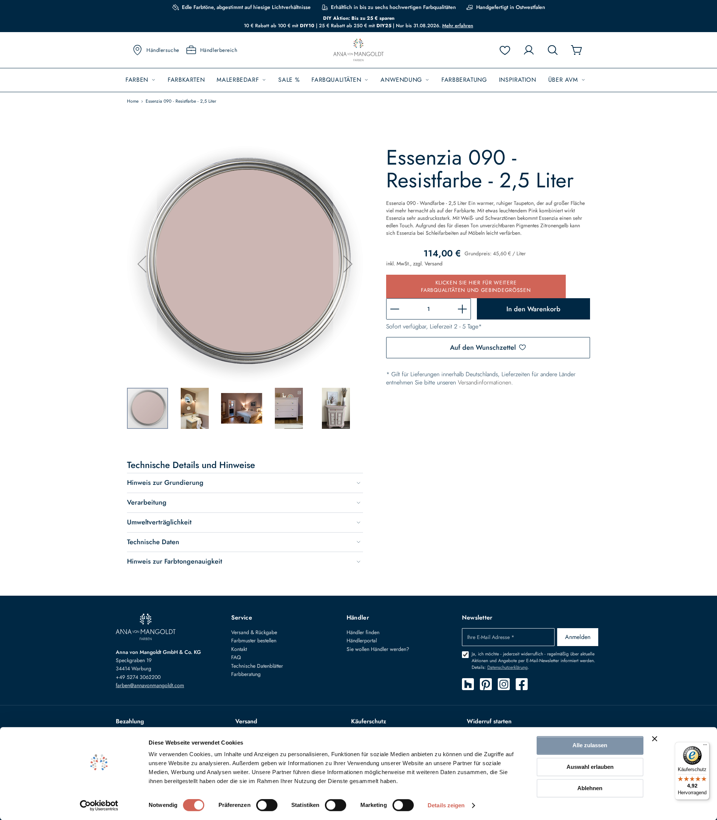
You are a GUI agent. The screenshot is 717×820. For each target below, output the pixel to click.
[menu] (358, 80)
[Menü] (705, 746)
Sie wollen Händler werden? (378, 649)
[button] (142, 264)
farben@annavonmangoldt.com (150, 685)
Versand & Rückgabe (254, 632)
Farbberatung (246, 674)
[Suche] (553, 50)
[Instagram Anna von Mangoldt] (504, 684)
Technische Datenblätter (257, 666)
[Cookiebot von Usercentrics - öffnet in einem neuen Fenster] (99, 805)
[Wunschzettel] (505, 50)
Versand (434, 263)
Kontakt (239, 649)
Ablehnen (589, 788)
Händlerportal (362, 640)
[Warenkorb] (577, 50)
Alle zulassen (589, 745)
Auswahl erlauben (590, 767)
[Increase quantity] (462, 308)
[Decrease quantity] (395, 308)
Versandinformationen (484, 382)
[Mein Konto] (529, 50)
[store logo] (358, 50)
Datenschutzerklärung (507, 667)
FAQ (236, 657)
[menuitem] (140, 80)
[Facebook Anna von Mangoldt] (522, 684)
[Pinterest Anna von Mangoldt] (486, 684)
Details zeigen (446, 805)
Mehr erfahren (457, 25)
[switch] (266, 806)
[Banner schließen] (654, 738)
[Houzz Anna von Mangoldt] (468, 684)
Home (133, 101)
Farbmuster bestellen (253, 640)
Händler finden (363, 632)
